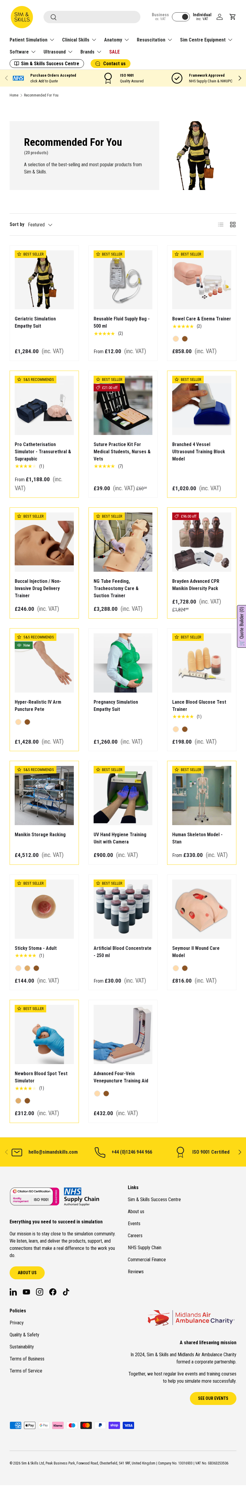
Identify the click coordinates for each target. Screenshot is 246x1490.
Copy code (143, 759)
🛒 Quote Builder (241, 626)
